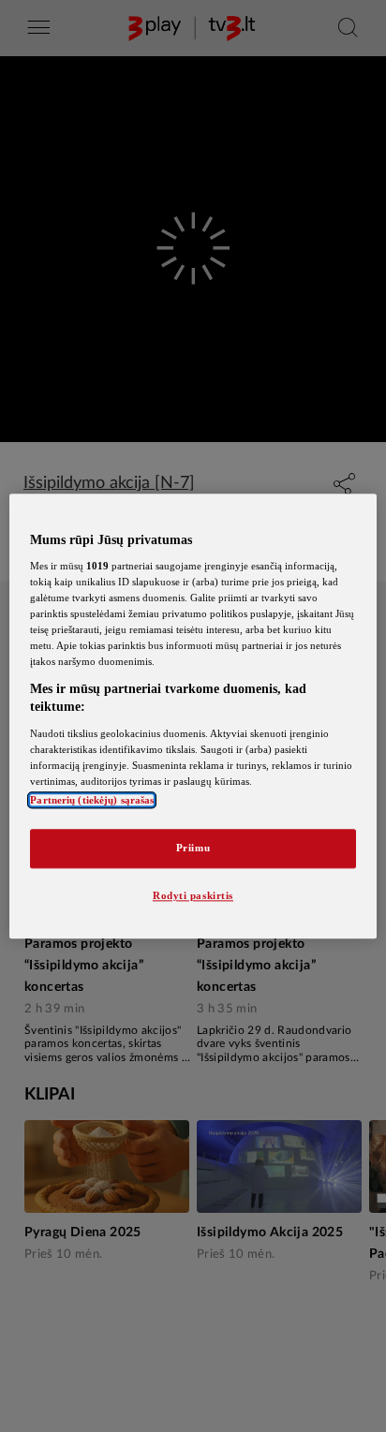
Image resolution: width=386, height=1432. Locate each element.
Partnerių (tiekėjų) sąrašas (92, 799)
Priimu (193, 847)
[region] (192, 716)
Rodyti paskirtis (193, 895)
